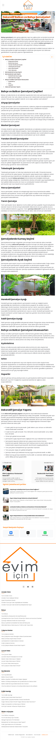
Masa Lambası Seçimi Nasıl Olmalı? (11, 638)
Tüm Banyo (4, 614)
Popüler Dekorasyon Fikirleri (29, 13)
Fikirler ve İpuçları (15, 13)
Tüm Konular (37, 734)
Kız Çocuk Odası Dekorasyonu (10, 663)
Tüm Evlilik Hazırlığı (6, 695)
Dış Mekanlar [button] (5, 671)
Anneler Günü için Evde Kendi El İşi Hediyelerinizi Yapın (16, 604)
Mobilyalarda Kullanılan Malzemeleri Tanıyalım (14, 726)
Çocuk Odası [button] (5, 651)
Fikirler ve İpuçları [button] (7, 712)
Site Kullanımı (29, 734)
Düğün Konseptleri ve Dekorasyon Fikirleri (13, 704)
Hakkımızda (11, 734)
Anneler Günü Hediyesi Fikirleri (10, 598)
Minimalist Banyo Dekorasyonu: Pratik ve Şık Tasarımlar (17, 625)
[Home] (28, 5)
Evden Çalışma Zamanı (8, 643)
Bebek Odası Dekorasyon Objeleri (11, 659)
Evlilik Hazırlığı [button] (6, 691)
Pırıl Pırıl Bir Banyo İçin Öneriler (10, 717)
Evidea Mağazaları (20, 734)
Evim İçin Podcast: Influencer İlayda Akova (13, 706)
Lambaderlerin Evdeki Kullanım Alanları (12, 641)
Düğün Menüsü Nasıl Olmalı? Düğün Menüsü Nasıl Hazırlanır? (18, 702)
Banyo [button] (3, 610)
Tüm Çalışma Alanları (7, 634)
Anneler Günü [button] (6, 592)
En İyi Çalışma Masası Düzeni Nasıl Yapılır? (13, 645)
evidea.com (45, 734)
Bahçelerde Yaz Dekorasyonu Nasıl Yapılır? (13, 722)
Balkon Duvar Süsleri (7, 677)
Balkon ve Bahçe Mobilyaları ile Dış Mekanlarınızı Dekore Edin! (18, 681)
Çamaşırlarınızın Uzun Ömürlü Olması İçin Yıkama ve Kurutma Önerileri (21, 618)
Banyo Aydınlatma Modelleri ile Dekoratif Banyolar (15, 623)
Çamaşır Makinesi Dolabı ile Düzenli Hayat (13, 620)
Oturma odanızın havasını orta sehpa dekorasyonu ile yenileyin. (19, 686)
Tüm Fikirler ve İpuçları (7, 715)
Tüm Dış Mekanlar (6, 674)
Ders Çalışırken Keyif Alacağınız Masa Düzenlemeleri (16, 636)
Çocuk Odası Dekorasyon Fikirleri (10, 661)
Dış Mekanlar (5, 13)
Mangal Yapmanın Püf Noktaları (10, 720)
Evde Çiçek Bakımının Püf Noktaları (11, 724)
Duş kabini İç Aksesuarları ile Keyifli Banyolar (13, 616)
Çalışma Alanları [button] (7, 630)
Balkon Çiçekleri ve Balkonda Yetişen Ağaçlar (14, 679)
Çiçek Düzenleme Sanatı (8, 600)
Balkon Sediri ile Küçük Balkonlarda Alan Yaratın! (15, 683)
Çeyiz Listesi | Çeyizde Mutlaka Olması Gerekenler (15, 699)
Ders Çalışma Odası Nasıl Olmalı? (10, 665)
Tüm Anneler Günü (6, 595)
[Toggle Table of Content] (51, 57)
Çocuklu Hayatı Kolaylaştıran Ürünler (11, 656)
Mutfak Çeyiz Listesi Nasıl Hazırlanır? (11, 697)
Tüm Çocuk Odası (6, 654)
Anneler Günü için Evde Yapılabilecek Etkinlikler (14, 602)
